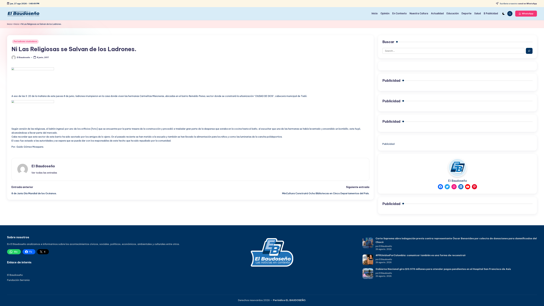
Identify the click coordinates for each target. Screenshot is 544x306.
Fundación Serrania (18, 280)
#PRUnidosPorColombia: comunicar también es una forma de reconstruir (421, 255)
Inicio (9, 24)
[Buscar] (529, 51)
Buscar (388, 42)
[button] (526, 14)
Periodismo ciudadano (25, 41)
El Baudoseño (43, 166)
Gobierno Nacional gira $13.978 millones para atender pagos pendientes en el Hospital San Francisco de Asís (443, 269)
